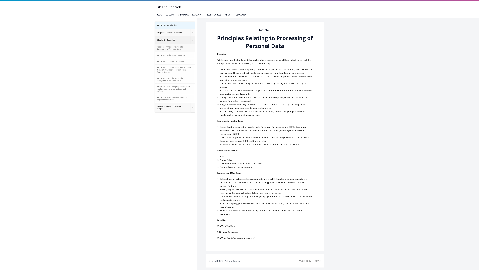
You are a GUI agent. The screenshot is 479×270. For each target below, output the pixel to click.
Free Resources (213, 14)
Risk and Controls (168, 7)
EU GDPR (170, 14)
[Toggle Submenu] (193, 32)
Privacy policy (305, 261)
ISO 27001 (197, 14)
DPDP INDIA (183, 14)
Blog (159, 14)
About (228, 14)
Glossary (241, 14)
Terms (318, 261)
